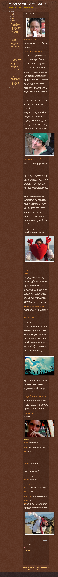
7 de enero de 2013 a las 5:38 (35, 547)
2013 (12, 13)
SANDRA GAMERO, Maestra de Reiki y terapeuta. (15, 53)
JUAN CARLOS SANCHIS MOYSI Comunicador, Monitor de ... (16, 28)
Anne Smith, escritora (15, 46)
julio (12, 14)
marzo (13, 18)
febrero (13, 20)
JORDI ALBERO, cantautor (14, 73)
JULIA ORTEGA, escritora (16, 34)
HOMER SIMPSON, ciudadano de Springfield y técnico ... (16, 70)
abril (12, 16)
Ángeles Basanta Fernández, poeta (14, 32)
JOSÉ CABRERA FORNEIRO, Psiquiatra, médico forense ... (16, 40)
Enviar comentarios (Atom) (33, 569)
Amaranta (28, 547)
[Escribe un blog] (44, 540)
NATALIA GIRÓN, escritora (14, 64)
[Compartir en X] (45, 540)
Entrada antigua (45, 567)
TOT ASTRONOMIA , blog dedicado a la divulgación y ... (16, 56)
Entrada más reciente (28, 567)
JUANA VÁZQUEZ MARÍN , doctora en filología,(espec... (16, 36)
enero (13, 22)
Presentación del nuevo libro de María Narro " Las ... (15, 49)
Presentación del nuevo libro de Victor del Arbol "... (15, 79)
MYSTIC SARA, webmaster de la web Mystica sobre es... (15, 24)
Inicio (37, 567)
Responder (28, 550)
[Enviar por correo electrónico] (43, 540)
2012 (12, 87)
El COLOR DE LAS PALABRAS (27, 4)
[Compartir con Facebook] (46, 540)
